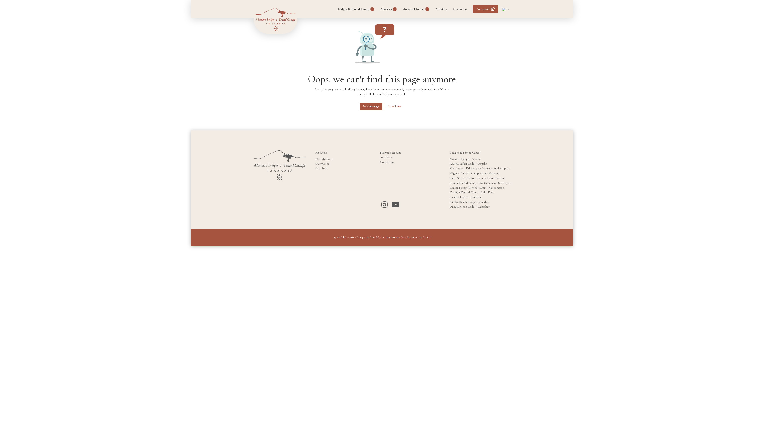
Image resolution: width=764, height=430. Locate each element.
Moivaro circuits (390, 153)
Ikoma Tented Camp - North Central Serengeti (480, 183)
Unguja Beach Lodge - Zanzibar (470, 207)
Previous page (371, 106)
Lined (426, 237)
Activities (441, 9)
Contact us (460, 9)
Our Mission (323, 159)
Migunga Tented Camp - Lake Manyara (475, 173)
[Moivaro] (275, 19)
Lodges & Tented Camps (353, 9)
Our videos (322, 164)
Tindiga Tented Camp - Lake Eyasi (472, 192)
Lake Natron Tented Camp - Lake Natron (477, 178)
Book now (483, 9)
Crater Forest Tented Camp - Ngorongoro (477, 188)
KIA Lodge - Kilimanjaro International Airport (480, 168)
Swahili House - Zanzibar (466, 197)
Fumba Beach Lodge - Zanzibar (469, 202)
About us (386, 9)
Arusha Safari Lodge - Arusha (468, 164)
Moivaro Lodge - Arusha (465, 159)
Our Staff (321, 168)
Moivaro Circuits (413, 9)
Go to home (394, 106)
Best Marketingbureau (384, 237)
